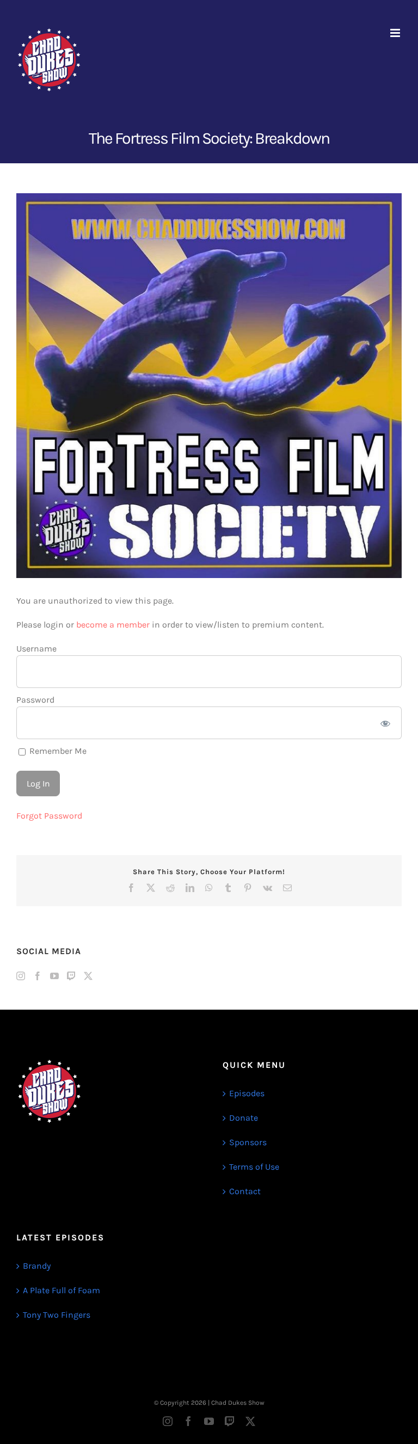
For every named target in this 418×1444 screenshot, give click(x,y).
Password (35, 700)
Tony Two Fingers (56, 1315)
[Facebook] (37, 976)
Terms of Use (254, 1167)
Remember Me (57, 751)
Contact (245, 1191)
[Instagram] (20, 976)
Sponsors (248, 1142)
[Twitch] (71, 976)
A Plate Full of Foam (61, 1290)
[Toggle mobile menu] (396, 33)
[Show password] (386, 722)
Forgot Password (49, 815)
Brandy (37, 1266)
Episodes (247, 1093)
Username (36, 648)
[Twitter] (88, 976)
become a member (113, 624)
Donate (243, 1118)
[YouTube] (54, 976)
